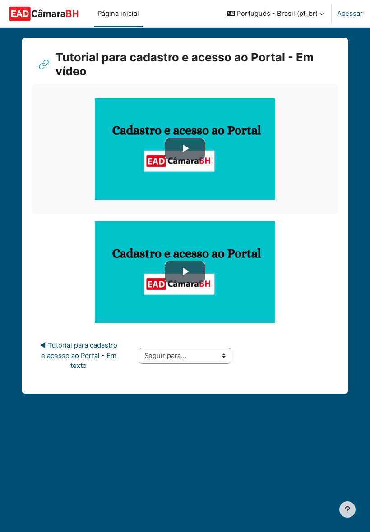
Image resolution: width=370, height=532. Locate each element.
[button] (275, 13)
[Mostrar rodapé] (347, 509)
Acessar (350, 13)
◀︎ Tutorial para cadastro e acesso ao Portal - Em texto (79, 355)
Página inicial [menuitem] (118, 13)
